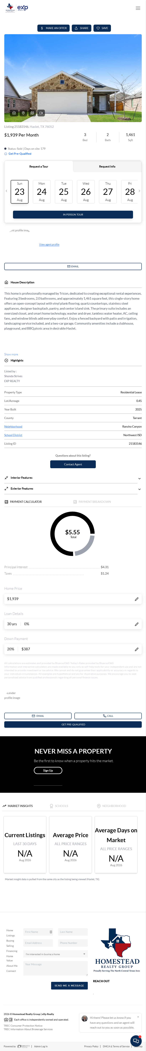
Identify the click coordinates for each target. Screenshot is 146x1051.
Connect (11, 971)
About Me (11, 965)
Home (9, 930)
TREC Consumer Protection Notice (23, 1025)
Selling (10, 945)
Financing (11, 951)
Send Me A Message (69, 985)
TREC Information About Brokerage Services (28, 1029)
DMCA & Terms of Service (116, 1046)
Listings (10, 935)
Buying (10, 940)
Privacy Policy (91, 1046)
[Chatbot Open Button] (136, 1041)
